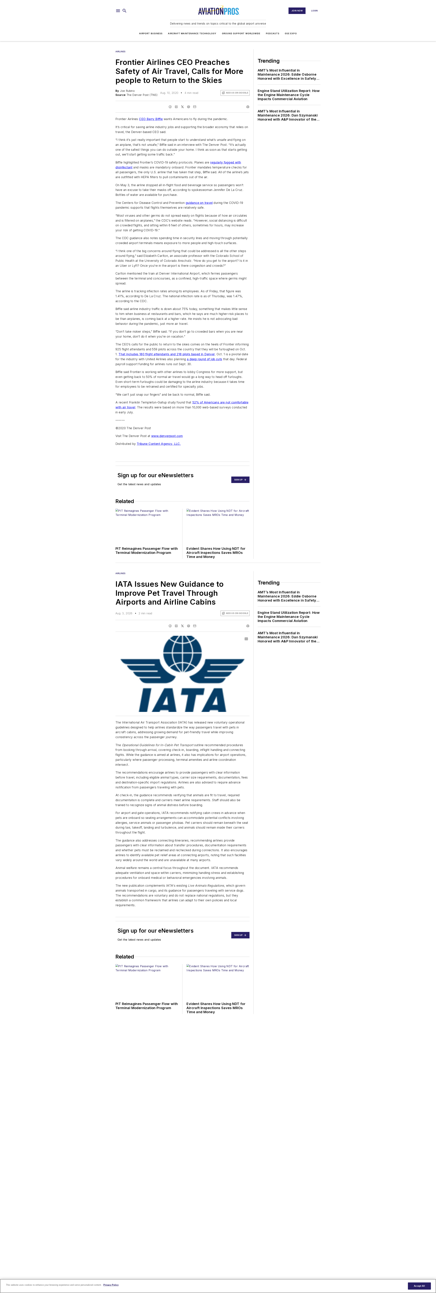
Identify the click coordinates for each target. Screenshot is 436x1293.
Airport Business (150, 33)
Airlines (120, 51)
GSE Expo (291, 33)
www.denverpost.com (167, 436)
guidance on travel (199, 203)
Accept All (419, 1286)
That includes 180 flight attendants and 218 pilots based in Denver (167, 354)
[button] (118, 10)
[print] (248, 106)
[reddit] (188, 106)
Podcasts (272, 33)
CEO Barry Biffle (151, 119)
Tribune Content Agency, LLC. (159, 444)
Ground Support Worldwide (241, 33)
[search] (124, 10)
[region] (218, 1286)
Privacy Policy (111, 1285)
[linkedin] (176, 106)
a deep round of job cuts (204, 359)
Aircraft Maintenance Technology (192, 33)
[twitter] (182, 106)
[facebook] (170, 106)
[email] (194, 106)
